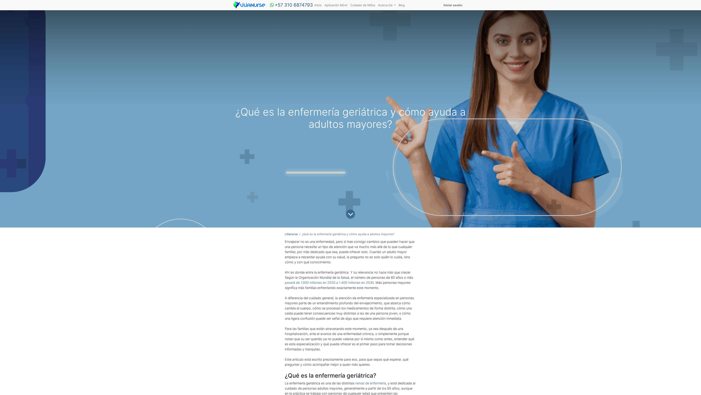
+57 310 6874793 (294, 5)
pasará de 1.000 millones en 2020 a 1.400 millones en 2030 (329, 283)
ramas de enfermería (370, 383)
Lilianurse (291, 234)
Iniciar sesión (453, 5)
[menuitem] (318, 5)
